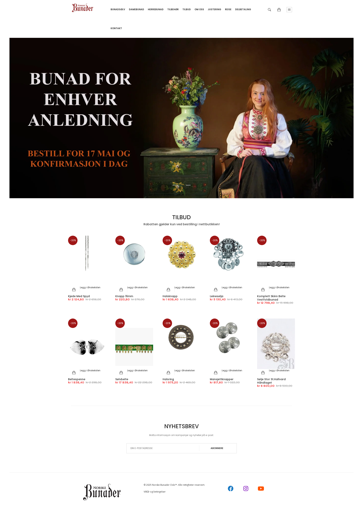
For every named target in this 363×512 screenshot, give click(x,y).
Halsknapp (170, 296)
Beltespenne (76, 379)
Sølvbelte (121, 379)
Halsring (168, 379)
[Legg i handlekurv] (74, 289)
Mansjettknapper (221, 379)
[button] (90, 287)
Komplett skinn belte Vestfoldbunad (271, 297)
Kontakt (116, 28)
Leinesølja (216, 296)
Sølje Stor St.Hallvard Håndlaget (271, 381)
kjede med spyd (79, 296)
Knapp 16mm (124, 296)
